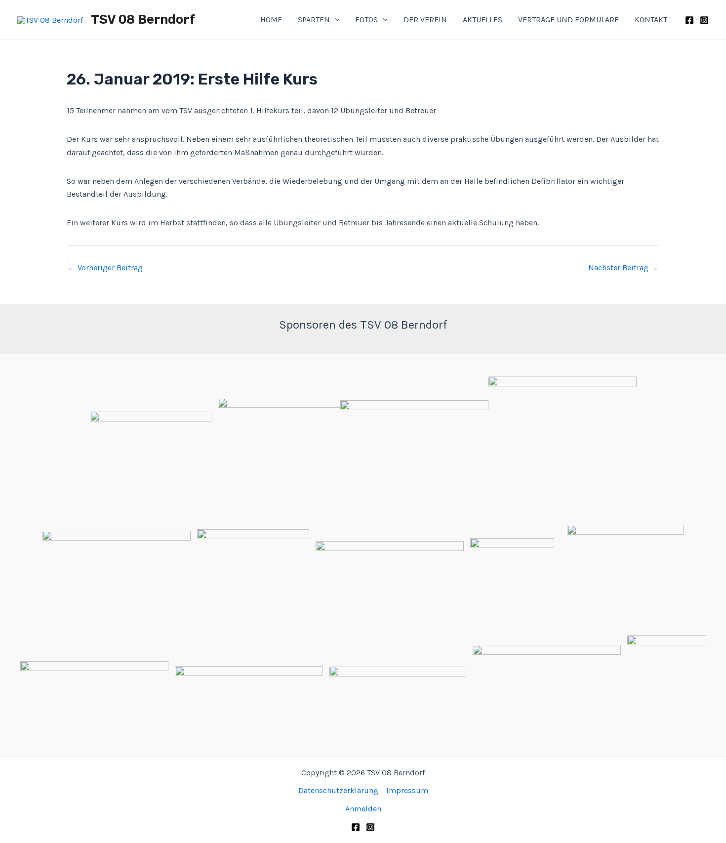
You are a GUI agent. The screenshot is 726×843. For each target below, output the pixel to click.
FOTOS (366, 19)
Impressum (407, 790)
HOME (271, 19)
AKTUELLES (482, 19)
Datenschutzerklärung (338, 790)
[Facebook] (689, 20)
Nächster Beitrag (623, 268)
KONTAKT (651, 19)
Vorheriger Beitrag (105, 268)
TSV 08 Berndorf (143, 19)
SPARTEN (314, 19)
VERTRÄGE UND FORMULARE (568, 19)
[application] (335, 20)
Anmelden (363, 808)
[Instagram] (704, 20)
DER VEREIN (425, 19)
